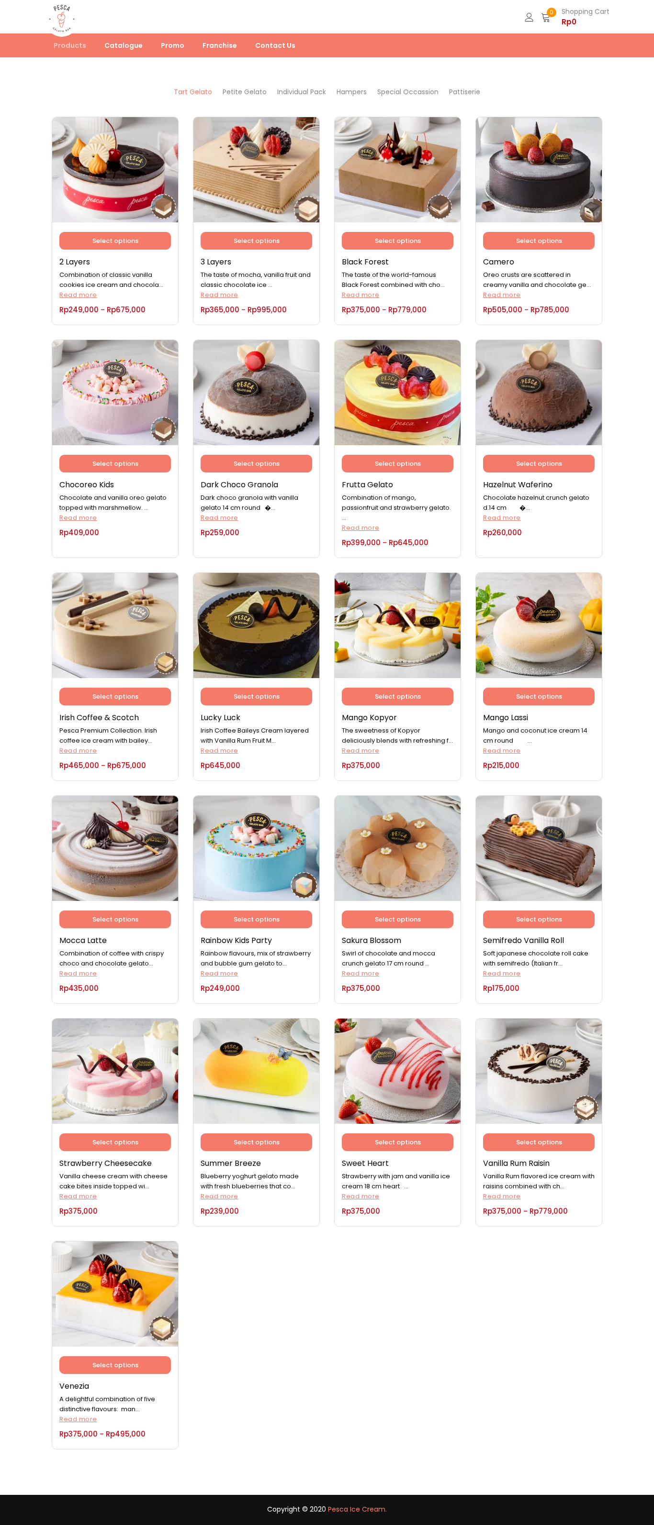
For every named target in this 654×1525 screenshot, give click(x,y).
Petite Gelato (245, 92)
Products (70, 45)
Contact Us (275, 45)
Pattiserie (464, 92)
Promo (172, 45)
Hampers (352, 92)
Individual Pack (301, 92)
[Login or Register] (529, 16)
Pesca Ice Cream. (357, 1509)
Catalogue (123, 45)
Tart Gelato (193, 92)
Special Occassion (408, 92)
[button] (575, 16)
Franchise (220, 45)
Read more (78, 294)
